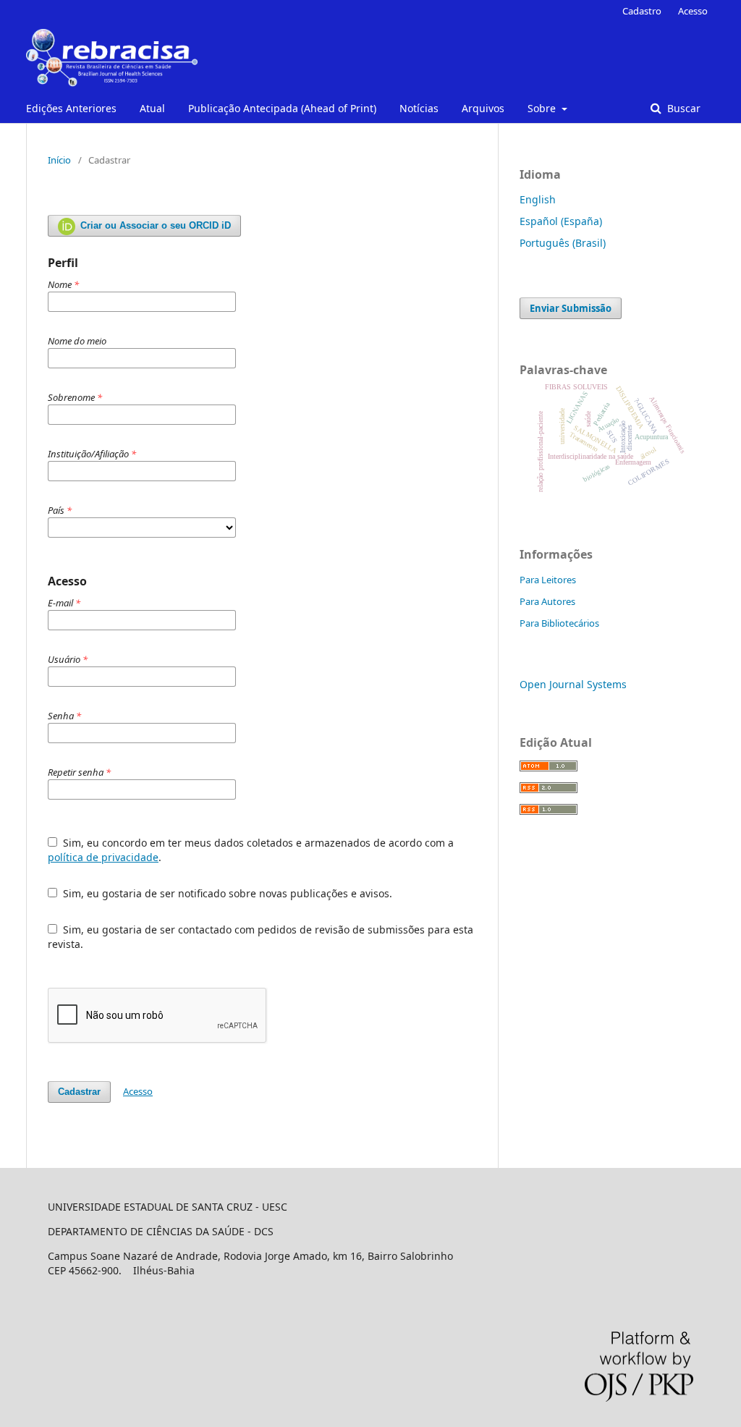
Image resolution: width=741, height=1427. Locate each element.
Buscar (682, 108)
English (538, 199)
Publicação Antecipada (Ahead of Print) (282, 108)
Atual (152, 108)
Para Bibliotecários (559, 623)
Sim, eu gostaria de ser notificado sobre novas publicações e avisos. (226, 893)
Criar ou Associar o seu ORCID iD (154, 225)
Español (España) (561, 221)
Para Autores (547, 601)
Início (59, 159)
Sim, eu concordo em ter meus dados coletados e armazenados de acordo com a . (251, 850)
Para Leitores (548, 579)
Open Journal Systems (573, 684)
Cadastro (641, 10)
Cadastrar (79, 1091)
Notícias (419, 108)
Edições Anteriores (71, 108)
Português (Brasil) (563, 243)
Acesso (693, 10)
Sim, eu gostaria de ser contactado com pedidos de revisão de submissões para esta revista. (260, 937)
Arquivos (483, 108)
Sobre (543, 108)
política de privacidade (103, 857)
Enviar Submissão (570, 308)
